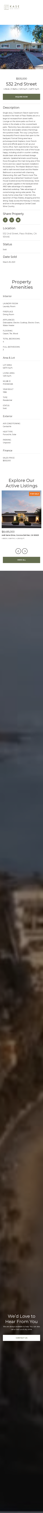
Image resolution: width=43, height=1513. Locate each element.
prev (18, 551)
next (24, 551)
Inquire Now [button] (21, 97)
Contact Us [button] (21, 1338)
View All (21, 560)
